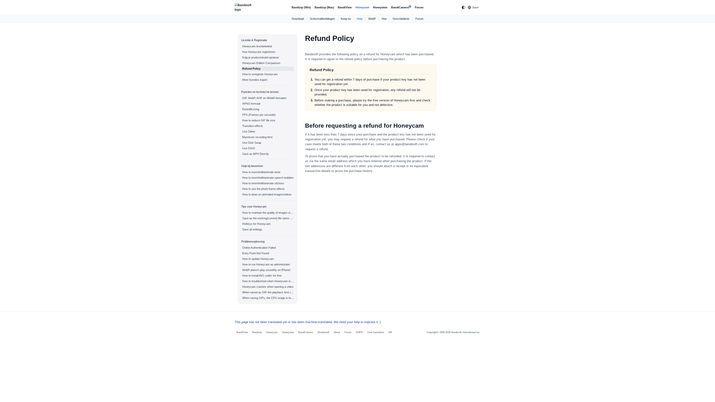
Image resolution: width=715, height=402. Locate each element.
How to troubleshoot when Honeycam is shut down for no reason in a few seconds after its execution (268, 281)
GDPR (359, 332)
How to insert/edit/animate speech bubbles (268, 177)
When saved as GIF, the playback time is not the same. (268, 292)
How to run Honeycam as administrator (266, 264)
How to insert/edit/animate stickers (263, 183)
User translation (375, 332)
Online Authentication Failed (259, 247)
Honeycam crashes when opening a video (267, 286)
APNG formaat (251, 103)
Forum (419, 7)
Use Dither (248, 131)
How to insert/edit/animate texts (261, 172)
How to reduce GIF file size (258, 120)
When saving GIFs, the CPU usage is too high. (268, 297)
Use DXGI (248, 148)
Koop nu (346, 18)
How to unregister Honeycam (260, 74)
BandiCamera (401, 7)
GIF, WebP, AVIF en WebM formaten (264, 98)
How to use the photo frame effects (263, 188)
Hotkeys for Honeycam (256, 223)
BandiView (345, 7)
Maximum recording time (257, 137)
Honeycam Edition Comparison (261, 63)
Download (298, 18)
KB (390, 332)
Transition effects (252, 125)
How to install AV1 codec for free (262, 275)
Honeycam (362, 7)
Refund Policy (251, 68)
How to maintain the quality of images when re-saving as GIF (268, 212)
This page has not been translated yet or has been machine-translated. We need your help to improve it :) (308, 322)
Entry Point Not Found (255, 253)
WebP (372, 18)
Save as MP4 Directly (255, 153)
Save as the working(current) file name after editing (268, 218)
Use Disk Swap (251, 142)
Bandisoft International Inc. (465, 332)
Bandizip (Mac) (324, 7)
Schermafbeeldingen (322, 18)
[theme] (463, 7)
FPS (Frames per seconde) (259, 114)
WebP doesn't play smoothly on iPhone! (266, 270)
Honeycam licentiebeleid (257, 46)
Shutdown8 (323, 332)
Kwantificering (250, 109)
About (337, 332)
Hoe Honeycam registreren (258, 51)
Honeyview (380, 7)
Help (359, 18)
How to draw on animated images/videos (267, 194)
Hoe (384, 18)
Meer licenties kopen (254, 79)
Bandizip (257, 332)
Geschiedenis (401, 18)
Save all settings (252, 229)
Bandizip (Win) (301, 7)
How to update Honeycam (258, 258)
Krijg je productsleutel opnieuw (260, 57)
